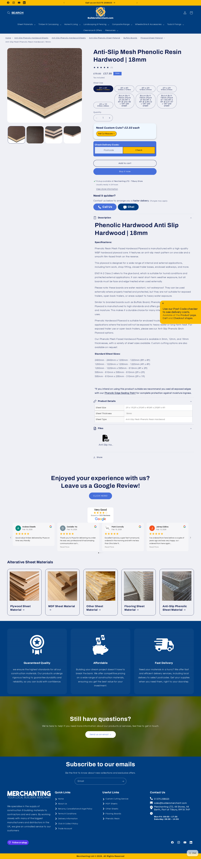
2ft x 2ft (167, 88)
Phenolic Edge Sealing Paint (120, 393)
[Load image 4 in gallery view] (72, 134)
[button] (15, 13)
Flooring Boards (113, 814)
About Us (62, 804)
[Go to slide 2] (100, 552)
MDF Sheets (111, 804)
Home (8, 38)
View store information (107, 189)
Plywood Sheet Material (152, 38)
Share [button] (99, 457)
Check (138, 150)
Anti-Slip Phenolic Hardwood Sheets (31, 38)
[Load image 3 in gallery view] (53, 134)
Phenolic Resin (113, 819)
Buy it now (125, 171)
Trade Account (65, 828)
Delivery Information (68, 819)
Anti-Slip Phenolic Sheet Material (104, 38)
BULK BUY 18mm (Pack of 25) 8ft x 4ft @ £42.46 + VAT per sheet (124, 101)
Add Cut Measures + (106, 134)
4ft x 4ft (124, 88)
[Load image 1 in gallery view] (16, 134)
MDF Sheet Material (61, 606)
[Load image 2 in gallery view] (35, 134)
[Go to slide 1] (98, 552)
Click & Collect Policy (68, 824)
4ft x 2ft (145, 88)
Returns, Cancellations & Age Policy (75, 809)
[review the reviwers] (50, 527)
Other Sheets (112, 809)
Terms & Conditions (67, 814)
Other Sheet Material (94, 608)
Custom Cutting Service (117, 799)
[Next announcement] (137, 2)
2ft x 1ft (103, 105)
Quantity (97, 112)
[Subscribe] (123, 781)
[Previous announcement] (64, 2)
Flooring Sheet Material (134, 608)
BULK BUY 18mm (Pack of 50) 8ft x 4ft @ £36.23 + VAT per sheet (145, 101)
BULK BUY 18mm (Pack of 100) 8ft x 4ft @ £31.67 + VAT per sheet (166, 101)
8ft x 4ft (103, 88)
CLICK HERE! (100, 496)
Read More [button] (64, 547)
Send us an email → (100, 734)
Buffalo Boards (130, 38)
